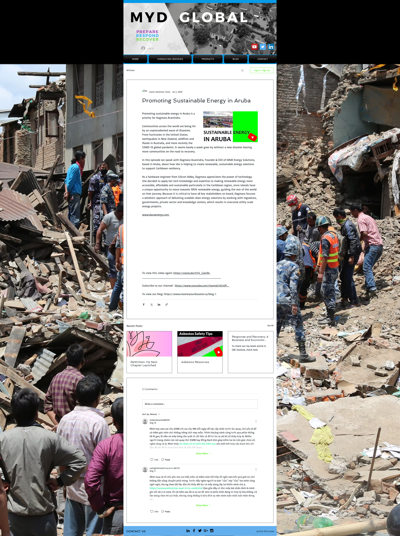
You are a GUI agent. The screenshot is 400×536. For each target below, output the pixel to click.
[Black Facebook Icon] (194, 530)
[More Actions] (256, 421)
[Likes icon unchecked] (152, 460)
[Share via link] (166, 304)
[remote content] (200, 246)
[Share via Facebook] (143, 304)
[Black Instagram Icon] (212, 530)
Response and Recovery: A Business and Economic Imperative (250, 338)
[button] (242, 70)
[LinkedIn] (271, 47)
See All (270, 325)
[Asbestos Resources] (200, 344)
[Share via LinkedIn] (159, 304)
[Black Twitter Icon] (200, 530)
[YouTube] (254, 47)
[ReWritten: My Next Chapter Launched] (149, 344)
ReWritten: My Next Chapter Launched (143, 363)
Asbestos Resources (195, 362)
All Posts (131, 70)
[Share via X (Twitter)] (151, 304)
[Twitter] (263, 47)
